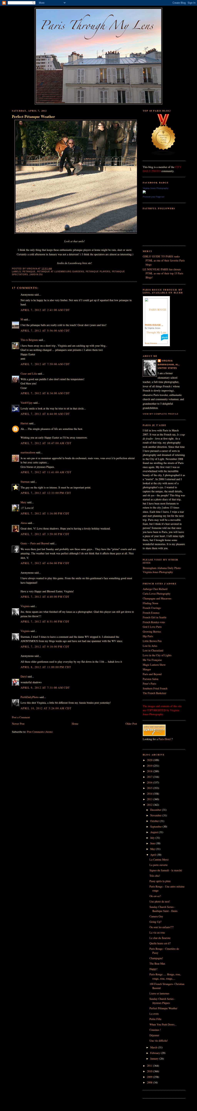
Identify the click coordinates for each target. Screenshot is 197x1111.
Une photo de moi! (159, 901)
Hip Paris (148, 636)
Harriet (24, 423)
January (154, 1058)
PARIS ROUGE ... (154, 325)
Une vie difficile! (158, 1040)
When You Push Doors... (163, 1024)
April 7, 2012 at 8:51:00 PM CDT (45, 621)
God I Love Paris (152, 627)
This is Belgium (29, 340)
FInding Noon (150, 603)
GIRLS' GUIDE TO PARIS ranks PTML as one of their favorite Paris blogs (164, 260)
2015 (150, 788)
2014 (150, 793)
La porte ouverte (158, 865)
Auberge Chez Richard (155, 589)
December (156, 810)
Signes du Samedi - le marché (165, 870)
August (154, 832)
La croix (154, 1013)
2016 (150, 782)
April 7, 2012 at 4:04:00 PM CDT (45, 563)
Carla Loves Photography (156, 593)
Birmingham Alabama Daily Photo (162, 568)
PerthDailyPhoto (30, 697)
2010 (150, 1071)
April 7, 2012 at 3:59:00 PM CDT (45, 534)
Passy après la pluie (160, 881)
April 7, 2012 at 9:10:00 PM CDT (45, 646)
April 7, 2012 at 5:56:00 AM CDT (45, 330)
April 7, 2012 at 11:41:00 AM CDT (46, 472)
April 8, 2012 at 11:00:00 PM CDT (46, 667)
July (152, 838)
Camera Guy (156, 916)
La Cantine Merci (159, 859)
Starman (25, 481)
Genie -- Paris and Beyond (35, 543)
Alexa (24, 523)
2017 (150, 777)
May (153, 849)
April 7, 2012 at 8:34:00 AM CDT (45, 393)
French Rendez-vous (154, 622)
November (156, 815)
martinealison (28, 452)
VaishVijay (27, 402)
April (153, 854)
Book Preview (151, 343)
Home (75, 723)
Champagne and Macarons (157, 598)
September (156, 826)
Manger (147, 669)
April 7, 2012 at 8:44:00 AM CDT (45, 414)
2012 (150, 805)
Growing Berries (152, 631)
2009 (150, 1077)
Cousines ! (155, 1030)
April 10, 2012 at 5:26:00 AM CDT (46, 708)
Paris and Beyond (152, 674)
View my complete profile (160, 414)
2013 (150, 799)
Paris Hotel (165, 739)
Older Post (131, 723)
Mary (23, 502)
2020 (150, 760)
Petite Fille (155, 1019)
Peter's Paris (149, 683)
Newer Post (18, 723)
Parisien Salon (150, 679)
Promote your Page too (153, 197)
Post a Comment (21, 717)
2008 (150, 1082)
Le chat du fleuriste (159, 938)
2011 (150, 1065)
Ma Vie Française (152, 660)
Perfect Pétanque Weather (33, 116)
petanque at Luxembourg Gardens (60, 271)
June (153, 843)
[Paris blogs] (163, 154)
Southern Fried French (155, 688)
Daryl (24, 676)
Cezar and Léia (29, 373)
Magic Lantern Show (154, 664)
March (154, 1047)
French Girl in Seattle (154, 617)
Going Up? (155, 922)
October (155, 821)
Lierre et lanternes (159, 993)
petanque (29, 271)
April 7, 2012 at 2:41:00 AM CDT (45, 310)
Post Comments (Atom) (40, 732)
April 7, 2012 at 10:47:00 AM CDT (46, 443)
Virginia (25, 606)
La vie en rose (157, 932)
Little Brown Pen (152, 641)
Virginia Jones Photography (155, 188)
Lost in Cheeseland (153, 650)
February (155, 1053)
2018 (150, 771)
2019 (150, 765)
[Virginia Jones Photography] (144, 192)
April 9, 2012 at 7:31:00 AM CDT (45, 687)
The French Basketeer (154, 693)
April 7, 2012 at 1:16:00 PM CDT (45, 513)
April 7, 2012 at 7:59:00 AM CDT (45, 364)
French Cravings (152, 608)
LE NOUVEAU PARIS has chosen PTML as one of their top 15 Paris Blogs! (163, 273)
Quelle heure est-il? (160, 943)
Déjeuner (154, 1035)
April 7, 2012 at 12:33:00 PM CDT (46, 493)
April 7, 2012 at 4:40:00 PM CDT (45, 596)
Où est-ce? (155, 896)
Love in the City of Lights (157, 655)
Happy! (153, 969)
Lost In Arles (150, 646)
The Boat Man (157, 963)
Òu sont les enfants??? (161, 927)
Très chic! (154, 875)
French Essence (151, 612)
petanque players (98, 271)
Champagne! (156, 958)
